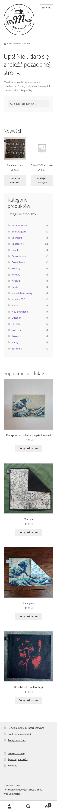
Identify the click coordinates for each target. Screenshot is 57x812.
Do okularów (18, 262)
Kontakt (12, 765)
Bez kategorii (19, 231)
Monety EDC (18, 299)
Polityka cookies (17, 740)
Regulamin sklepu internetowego (26, 727)
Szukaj (28, 806)
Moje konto (9, 806)
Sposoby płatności (18, 759)
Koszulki (16, 280)
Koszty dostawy (16, 753)
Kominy (16, 268)
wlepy (15, 342)
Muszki (15, 305)
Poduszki (17, 330)
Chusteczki (18, 243)
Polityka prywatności (19, 734)
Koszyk (44, 803)
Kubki (15, 286)
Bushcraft (17, 237)
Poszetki (16, 336)
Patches (16, 323)
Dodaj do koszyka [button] (15, 180)
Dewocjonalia (19, 256)
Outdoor (16, 317)
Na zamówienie (20, 311)
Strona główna (14, 43)
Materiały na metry (22, 293)
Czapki (15, 250)
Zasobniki (17, 348)
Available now (19, 225)
